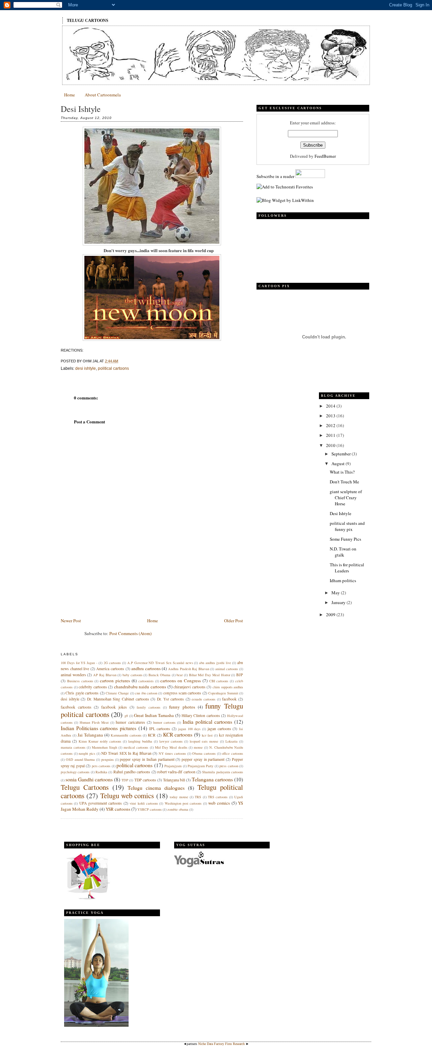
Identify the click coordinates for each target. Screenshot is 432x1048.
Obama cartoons (204, 753)
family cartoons (148, 707)
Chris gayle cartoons (82, 692)
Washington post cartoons (183, 803)
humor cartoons (164, 722)
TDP (125, 780)
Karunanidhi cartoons (126, 735)
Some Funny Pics (345, 539)
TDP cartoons (145, 779)
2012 (331, 425)
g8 (126, 715)
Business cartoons (80, 681)
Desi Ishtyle (81, 108)
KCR (152, 735)
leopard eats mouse (204, 741)
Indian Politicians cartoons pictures (98, 728)
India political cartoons (207, 721)
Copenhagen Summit (223, 693)
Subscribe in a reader (275, 176)
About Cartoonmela (103, 95)
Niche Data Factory (211, 1044)
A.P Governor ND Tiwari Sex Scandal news (160, 662)
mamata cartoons (73, 747)
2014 (331, 406)
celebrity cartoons (93, 686)
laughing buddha (140, 741)
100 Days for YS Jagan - (79, 662)
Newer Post (71, 621)
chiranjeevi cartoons (189, 686)
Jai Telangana (90, 735)
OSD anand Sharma (80, 759)
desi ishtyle (85, 368)
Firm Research (235, 1044)
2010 (331, 445)
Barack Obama (159, 674)
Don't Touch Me (344, 482)
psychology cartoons (75, 772)
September (341, 454)
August (338, 463)
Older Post (233, 621)
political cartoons (113, 368)
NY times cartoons (172, 753)
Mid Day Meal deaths (171, 747)
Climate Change (117, 693)
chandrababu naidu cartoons (140, 687)
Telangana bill (174, 779)
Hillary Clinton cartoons (201, 715)
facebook (229, 698)
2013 (331, 416)
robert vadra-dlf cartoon (176, 771)
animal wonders (73, 674)
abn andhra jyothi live (215, 662)
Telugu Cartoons (87, 20)
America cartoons (110, 668)
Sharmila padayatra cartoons (222, 772)
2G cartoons (112, 662)
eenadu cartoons (203, 699)
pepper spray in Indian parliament (147, 759)
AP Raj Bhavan (104, 674)
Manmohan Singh (104, 747)
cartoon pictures (115, 681)
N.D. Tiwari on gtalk (343, 552)
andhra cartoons (146, 668)
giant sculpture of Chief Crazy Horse (346, 497)
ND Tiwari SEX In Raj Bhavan (126, 753)
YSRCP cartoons (149, 809)
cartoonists (146, 681)
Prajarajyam (173, 765)
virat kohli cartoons (144, 803)
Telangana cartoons (212, 779)
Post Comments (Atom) (130, 633)
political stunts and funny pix (347, 526)
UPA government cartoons (100, 803)
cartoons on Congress (180, 681)
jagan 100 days (189, 728)
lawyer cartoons (171, 741)
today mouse (179, 797)
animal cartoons (226, 668)
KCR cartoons (178, 734)
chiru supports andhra (228, 687)
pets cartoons (101, 765)
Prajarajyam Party (200, 765)
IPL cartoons (159, 728)
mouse (198, 747)
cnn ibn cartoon (146, 693)
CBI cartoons (218, 681)
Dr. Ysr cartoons (170, 698)
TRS (198, 797)
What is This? (342, 472)
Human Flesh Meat (94, 722)
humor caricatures (130, 722)
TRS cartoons (217, 797)
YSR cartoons (118, 809)
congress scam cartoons (182, 692)
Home (69, 95)
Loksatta (231, 741)
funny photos (182, 707)
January (339, 602)
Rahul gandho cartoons (132, 771)
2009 (331, 614)
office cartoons (232, 753)
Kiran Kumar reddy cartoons (100, 741)
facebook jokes (114, 707)
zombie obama (177, 809)
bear (180, 674)
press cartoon (228, 765)
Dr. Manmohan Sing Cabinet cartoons (118, 698)
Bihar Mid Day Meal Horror (209, 674)
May (336, 593)
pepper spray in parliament (203, 759)
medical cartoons (136, 747)
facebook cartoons (76, 707)
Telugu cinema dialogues (156, 787)
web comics (219, 803)
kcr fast (207, 735)
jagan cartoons (219, 728)
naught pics (87, 753)
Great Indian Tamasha (154, 715)
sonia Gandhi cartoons (89, 779)
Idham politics (343, 580)
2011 (331, 435)
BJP (239, 674)
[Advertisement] (111, 570)
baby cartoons (132, 674)
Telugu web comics (127, 795)
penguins (107, 759)
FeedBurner (325, 156)
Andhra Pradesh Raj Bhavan (188, 668)
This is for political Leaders (347, 568)
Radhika (101, 772)
